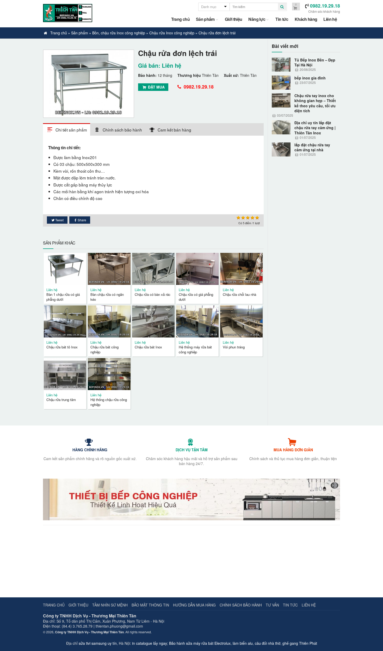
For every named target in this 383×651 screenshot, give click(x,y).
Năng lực (256, 19)
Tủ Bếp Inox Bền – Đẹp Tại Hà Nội (314, 62)
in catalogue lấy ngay (149, 643)
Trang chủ (180, 19)
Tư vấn (272, 605)
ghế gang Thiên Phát (299, 643)
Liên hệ (330, 19)
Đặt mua (156, 87)
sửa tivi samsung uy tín (98, 643)
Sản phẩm (205, 19)
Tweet (59, 220)
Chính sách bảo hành (241, 605)
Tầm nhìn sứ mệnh (110, 605)
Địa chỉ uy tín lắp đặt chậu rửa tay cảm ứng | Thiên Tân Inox (315, 127)
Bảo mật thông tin (150, 605)
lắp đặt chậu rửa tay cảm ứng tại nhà (312, 147)
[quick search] (282, 6)
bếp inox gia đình (310, 78)
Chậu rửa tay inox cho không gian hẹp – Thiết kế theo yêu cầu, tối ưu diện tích (315, 103)
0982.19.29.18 (198, 86)
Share (82, 220)
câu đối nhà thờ (267, 643)
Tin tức (281, 19)
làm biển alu (243, 643)
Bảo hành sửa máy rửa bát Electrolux (200, 643)
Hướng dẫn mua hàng (194, 605)
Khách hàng (306, 19)
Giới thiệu (233, 19)
